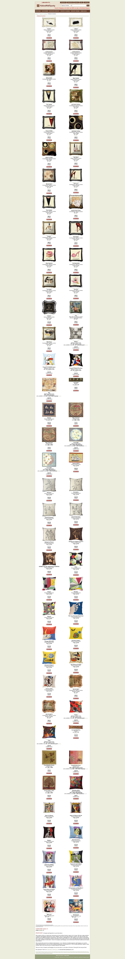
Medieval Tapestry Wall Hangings (59, 951)
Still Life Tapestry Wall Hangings (44, 952)
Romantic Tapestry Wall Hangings (71, 951)
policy (81, 2)
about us (76, 2)
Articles (39, 951)
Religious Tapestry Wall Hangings (69, 952)
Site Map (41, 953)
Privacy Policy (51, 951)
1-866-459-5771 (46, 2)
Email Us (50, 953)
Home (37, 13)
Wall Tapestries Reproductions (81, 952)
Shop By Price (70, 2)
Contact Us (47, 951)
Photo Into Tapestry (54, 11)
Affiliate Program (46, 953)
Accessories (45, 11)
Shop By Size (63, 2)
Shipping (42, 951)
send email (87, 2)
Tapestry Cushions (65, 11)
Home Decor (84, 11)
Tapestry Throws (75, 11)
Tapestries (38, 11)
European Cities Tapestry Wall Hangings (57, 952)
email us (56, 949)
